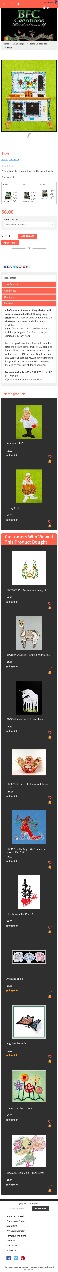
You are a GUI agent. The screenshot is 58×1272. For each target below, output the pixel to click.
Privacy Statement (15, 1231)
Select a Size (11, 219)
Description (10, 278)
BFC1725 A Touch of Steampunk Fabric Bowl (27, 786)
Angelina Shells (14, 978)
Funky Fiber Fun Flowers (19, 1108)
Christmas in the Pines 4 (19, 914)
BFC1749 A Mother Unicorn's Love (24, 719)
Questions (9, 297)
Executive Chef (14, 443)
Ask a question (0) (10, 159)
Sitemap (10, 1240)
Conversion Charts (15, 1221)
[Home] (29, 18)
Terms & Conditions (16, 1235)
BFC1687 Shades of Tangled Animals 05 (28, 654)
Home (6, 43)
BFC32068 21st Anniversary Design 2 (26, 590)
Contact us (11, 1245)
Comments (10, 290)
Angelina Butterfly (16, 1043)
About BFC (11, 1226)
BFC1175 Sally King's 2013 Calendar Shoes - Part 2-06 (26, 851)
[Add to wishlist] (50, 456)
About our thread (15, 1216)
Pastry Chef (12, 508)
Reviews (8, 303)
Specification (11, 284)
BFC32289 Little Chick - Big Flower (25, 1173)
